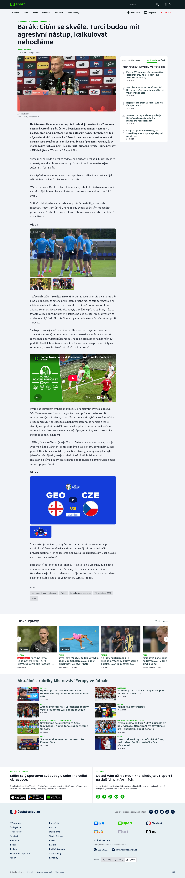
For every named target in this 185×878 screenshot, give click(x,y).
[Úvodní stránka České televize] (25, 812)
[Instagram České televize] (151, 812)
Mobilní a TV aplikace (20, 853)
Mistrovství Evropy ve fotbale (33, 21)
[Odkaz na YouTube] (116, 796)
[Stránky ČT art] (123, 832)
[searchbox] (142, 4)
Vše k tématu (161, 621)
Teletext (14, 836)
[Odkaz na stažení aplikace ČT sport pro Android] (36, 797)
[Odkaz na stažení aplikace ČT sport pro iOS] (18, 797)
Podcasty (14, 840)
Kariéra (52, 844)
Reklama (53, 827)
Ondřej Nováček (24, 49)
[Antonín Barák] (66, 83)
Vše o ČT (14, 857)
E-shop (13, 849)
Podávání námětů (57, 849)
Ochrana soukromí (44, 872)
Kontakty (53, 857)
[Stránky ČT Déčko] (98, 832)
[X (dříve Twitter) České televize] (167, 812)
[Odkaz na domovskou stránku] (21, 4)
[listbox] (119, 859)
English (30, 872)
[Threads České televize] (173, 812)
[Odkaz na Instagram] (98, 796)
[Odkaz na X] (110, 796)
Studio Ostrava (56, 836)
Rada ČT (53, 840)
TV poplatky (15, 831)
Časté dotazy (55, 853)
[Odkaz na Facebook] (104, 796)
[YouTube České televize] (162, 812)
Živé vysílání (15, 827)
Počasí (13, 844)
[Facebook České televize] (156, 812)
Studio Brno (54, 831)
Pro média (54, 823)
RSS (173, 872)
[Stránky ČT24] (99, 824)
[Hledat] (157, 4)
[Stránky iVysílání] (154, 824)
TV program (15, 823)
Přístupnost (59, 872)
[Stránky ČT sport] (125, 824)
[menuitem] (15, 12)
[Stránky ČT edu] (151, 832)
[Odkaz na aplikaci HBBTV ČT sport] (54, 797)
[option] (107, 860)
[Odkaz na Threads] (122, 796)
